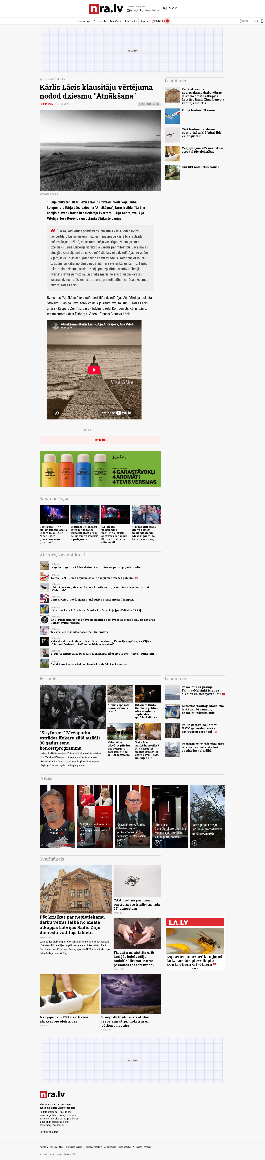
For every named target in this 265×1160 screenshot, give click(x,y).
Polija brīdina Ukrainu (198, 110)
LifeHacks (131, 21)
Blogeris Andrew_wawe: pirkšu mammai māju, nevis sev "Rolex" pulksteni (102, 653)
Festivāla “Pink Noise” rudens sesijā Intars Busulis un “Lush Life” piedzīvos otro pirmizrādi (53, 534)
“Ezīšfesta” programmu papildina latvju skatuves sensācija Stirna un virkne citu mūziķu (114, 534)
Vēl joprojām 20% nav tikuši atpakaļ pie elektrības (202, 149)
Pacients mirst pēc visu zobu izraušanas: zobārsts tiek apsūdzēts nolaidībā (203, 747)
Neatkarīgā (84, 21)
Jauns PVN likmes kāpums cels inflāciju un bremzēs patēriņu (92, 578)
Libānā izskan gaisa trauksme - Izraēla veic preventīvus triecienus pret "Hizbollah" (99, 589)
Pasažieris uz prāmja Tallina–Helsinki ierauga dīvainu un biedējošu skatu (201, 690)
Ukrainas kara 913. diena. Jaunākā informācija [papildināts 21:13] (95, 610)
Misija (62, 1147)
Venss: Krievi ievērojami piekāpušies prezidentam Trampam (92, 599)
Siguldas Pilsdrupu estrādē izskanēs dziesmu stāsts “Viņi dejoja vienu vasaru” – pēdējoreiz (84, 533)
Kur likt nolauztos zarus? (200, 167)
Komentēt (100, 439)
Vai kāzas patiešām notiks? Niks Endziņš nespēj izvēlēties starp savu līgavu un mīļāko (147, 750)
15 (214, 732)
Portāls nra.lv (46, 104)
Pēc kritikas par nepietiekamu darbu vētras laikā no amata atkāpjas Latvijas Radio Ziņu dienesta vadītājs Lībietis (203, 96)
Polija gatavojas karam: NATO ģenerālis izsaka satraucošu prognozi (199, 728)
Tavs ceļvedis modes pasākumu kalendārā (79, 632)
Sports (144, 21)
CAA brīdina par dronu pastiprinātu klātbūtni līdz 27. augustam (202, 132)
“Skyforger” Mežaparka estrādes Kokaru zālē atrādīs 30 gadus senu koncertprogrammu (70, 740)
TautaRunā (115, 21)
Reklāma (53, 1147)
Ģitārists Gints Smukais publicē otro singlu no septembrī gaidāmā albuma (146, 711)
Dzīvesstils (100, 21)
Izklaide (49, 79)
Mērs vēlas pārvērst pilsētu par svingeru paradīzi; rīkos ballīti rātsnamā (118, 749)
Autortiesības (110, 1147)
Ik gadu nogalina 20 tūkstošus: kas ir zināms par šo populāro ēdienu (97, 567)
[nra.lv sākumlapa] (106, 9)
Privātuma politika (74, 1147)
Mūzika (61, 79)
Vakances (137, 1147)
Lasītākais (175, 81)
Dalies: (87, 430)
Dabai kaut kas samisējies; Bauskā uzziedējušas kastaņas (88, 664)
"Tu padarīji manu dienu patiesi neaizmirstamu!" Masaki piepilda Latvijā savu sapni (145, 533)
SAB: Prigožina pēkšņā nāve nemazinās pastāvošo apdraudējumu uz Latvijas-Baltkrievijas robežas (103, 621)
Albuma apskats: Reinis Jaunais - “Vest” (118, 708)
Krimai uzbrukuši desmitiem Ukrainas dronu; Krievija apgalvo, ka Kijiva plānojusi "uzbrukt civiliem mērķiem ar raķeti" (100, 643)
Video (46, 778)
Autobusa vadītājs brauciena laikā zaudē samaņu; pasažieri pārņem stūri (203, 709)
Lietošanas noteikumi (93, 1147)
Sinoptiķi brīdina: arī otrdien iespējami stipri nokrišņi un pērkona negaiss (126, 1021)
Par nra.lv (44, 1147)
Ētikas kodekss (124, 1147)
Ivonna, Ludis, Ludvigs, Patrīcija (143, 10)
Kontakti (147, 1147)
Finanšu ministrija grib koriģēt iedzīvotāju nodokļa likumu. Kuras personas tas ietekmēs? (134, 958)
